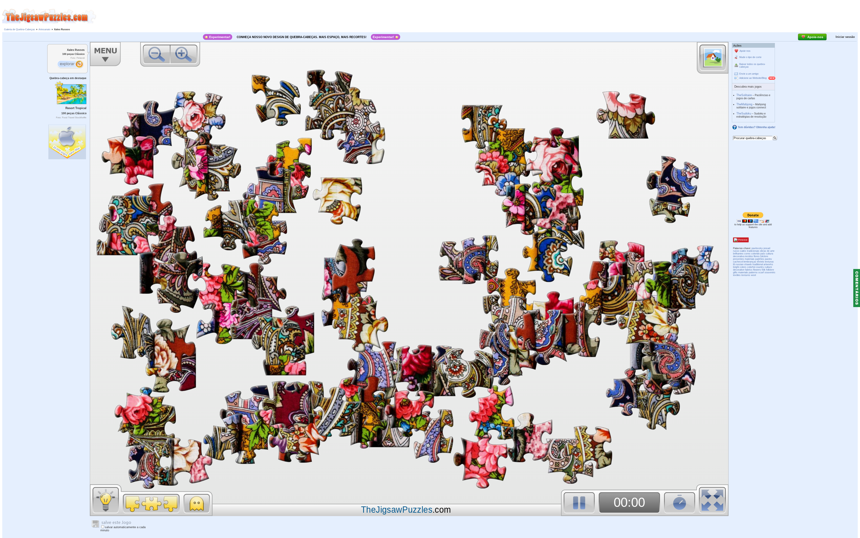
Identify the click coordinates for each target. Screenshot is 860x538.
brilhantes (738, 253)
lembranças (750, 261)
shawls (748, 264)
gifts (735, 272)
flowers (757, 269)
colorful (751, 267)
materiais (750, 259)
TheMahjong (744, 104)
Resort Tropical (75, 108)
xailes (743, 251)
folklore (770, 269)
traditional (757, 264)
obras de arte (767, 251)
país (762, 253)
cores (747, 253)
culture (768, 267)
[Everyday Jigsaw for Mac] (67, 141)
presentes (738, 259)
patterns (753, 272)
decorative (738, 269)
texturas (769, 261)
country (760, 267)
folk (763, 269)
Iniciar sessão (845, 37)
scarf (761, 272)
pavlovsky (757, 248)
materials (743, 272)
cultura (769, 253)
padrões (759, 259)
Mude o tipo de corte (750, 57)
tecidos (749, 256)
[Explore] (70, 64)
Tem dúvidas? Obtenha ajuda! (756, 127)
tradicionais (753, 251)
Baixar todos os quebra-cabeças (752, 65)
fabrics (748, 269)
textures (745, 275)
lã (734, 264)
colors (743, 267)
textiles (737, 275)
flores (757, 256)
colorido (755, 253)
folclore (764, 256)
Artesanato (44, 29)
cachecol (738, 261)
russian (739, 264)
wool (753, 275)
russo (736, 251)
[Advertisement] (478, 16)
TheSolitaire (744, 95)
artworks (768, 264)
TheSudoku (743, 113)
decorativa (738, 256)
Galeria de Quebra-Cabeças (19, 29)
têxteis (760, 261)
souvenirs (770, 272)
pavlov (768, 259)
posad (766, 248)
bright (736, 267)
